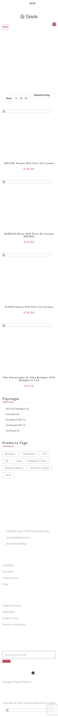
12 (16, 98)
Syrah (8, 475)
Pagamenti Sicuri (11, 605)
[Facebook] (25, 673)
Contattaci (8, 565)
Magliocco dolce (37, 460)
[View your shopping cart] (53, 27)
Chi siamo (8, 571)
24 (21, 98)
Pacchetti (11, 414)
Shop (5, 584)
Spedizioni (8, 612)
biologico (10, 453)
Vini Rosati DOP (14, 425)
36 (26, 98)
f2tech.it (26, 682)
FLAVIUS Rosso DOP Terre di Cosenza (29, 306)
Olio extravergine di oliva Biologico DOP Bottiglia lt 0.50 (29, 379)
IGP (7, 460)
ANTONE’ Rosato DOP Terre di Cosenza (29, 163)
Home (14, 60)
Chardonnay (28, 453)
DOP (44, 453)
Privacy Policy (10, 618)
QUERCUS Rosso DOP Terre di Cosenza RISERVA (29, 235)
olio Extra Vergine (39, 468)
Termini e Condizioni (13, 624)
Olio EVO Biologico (15, 408)
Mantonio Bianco (14, 468)
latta (18, 460)
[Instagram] (29, 673)
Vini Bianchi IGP (14, 419)
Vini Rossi (11, 430)
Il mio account (10, 577)
